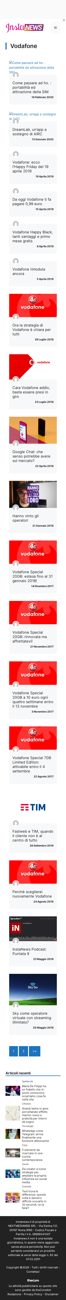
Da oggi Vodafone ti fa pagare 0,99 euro (31, 201)
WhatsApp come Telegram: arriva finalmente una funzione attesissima (35, 1136)
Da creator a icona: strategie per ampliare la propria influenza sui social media (34, 1175)
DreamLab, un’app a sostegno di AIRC (29, 131)
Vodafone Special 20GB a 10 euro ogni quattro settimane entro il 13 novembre (32, 699)
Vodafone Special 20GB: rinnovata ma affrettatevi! (29, 636)
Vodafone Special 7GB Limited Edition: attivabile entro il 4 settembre (31, 764)
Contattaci (33, 1271)
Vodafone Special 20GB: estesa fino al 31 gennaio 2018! (32, 576)
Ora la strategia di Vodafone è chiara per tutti (31, 329)
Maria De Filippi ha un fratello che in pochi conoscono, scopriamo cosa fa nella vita (34, 1092)
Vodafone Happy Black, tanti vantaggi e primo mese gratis (32, 236)
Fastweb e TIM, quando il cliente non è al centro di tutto (32, 835)
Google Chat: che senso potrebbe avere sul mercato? (31, 456)
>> (35, 1051)
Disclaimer (52, 1294)
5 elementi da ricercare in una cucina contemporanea (32, 1155)
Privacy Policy (33, 1294)
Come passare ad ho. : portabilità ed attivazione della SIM (31, 87)
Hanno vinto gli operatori (25, 518)
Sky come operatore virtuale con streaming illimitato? (31, 1017)
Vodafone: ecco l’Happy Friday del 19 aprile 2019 (30, 166)
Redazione (14, 1294)
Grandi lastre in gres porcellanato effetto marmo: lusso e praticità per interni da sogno (35, 1115)
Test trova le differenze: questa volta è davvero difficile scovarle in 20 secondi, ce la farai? (34, 1199)
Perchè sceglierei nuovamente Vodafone (32, 894)
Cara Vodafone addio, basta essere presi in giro (31, 392)
